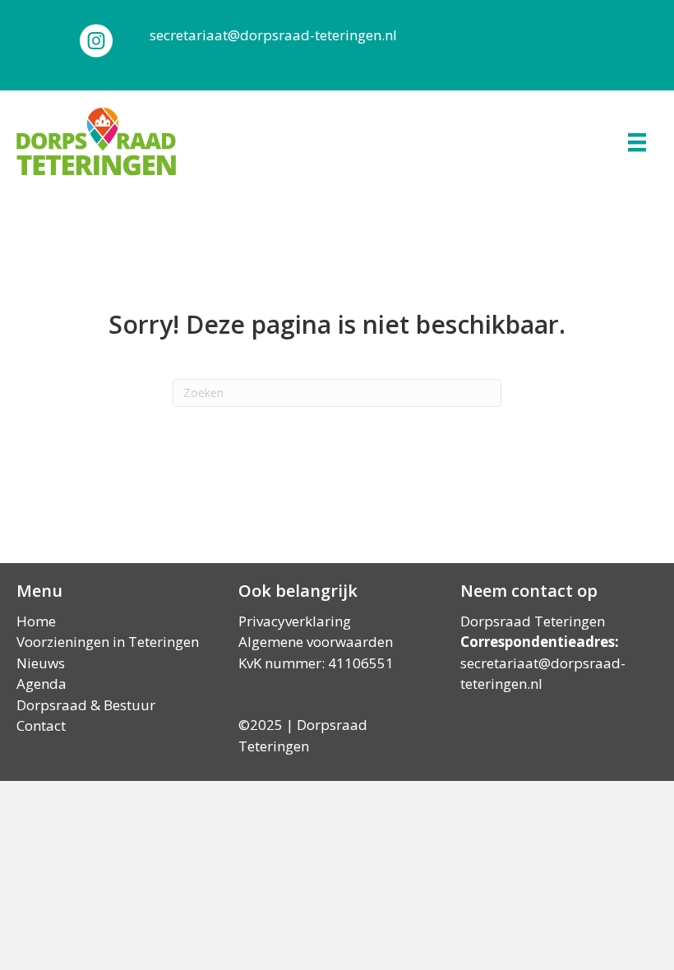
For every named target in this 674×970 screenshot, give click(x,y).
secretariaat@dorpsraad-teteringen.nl (273, 34)
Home (36, 621)
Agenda (41, 683)
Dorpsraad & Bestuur (85, 704)
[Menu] (637, 142)
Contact (41, 725)
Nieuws (40, 663)
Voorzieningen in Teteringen (107, 641)
